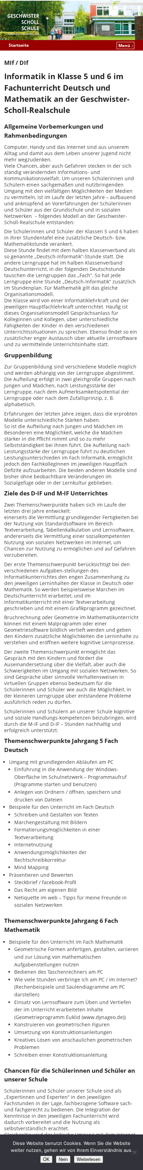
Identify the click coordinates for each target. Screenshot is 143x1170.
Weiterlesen (88, 1159)
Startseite (19, 45)
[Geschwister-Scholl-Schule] (71, 20)
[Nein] (134, 1152)
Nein (63, 1159)
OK (46, 1159)
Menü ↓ (125, 45)
